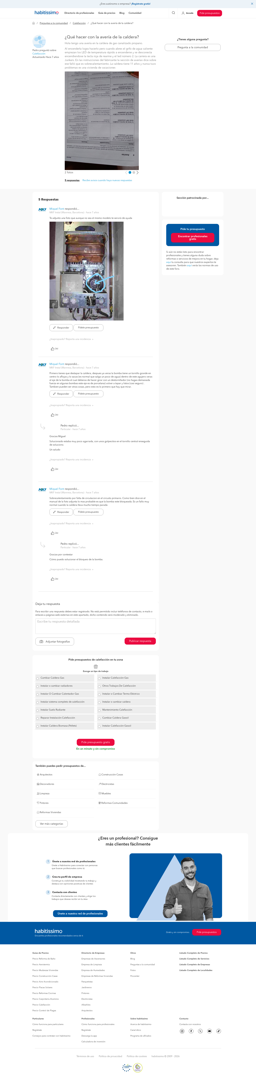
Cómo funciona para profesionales (97, 1024)
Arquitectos (86, 1011)
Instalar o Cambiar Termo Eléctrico (121, 694)
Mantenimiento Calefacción (117, 710)
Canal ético (135, 1030)
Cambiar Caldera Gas (52, 678)
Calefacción (79, 23)
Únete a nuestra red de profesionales (80, 913)
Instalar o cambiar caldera (116, 702)
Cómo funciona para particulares (47, 1024)
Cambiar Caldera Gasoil (115, 718)
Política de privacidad (110, 1056)
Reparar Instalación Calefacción (58, 718)
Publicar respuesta (140, 641)
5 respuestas (72, 180)
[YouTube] (209, 1031)
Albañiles (85, 1005)
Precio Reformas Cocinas (44, 993)
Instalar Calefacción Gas (115, 678)
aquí (168, 262)
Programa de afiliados (140, 1036)
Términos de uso (85, 1056)
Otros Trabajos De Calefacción (119, 686)
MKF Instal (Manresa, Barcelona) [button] (67, 212)
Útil (56, 349)
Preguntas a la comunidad (54, 23)
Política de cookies (137, 1056)
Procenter (134, 976)
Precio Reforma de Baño (43, 959)
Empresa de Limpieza (91, 965)
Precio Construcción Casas (44, 976)
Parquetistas (87, 982)
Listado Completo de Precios (193, 953)
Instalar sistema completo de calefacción (62, 702)
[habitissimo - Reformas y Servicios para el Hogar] (46, 13)
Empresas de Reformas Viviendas (97, 976)
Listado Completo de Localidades (195, 970)
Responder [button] (63, 328)
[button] (39, 41)
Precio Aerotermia (41, 965)
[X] (200, 1031)
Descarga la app (89, 1036)
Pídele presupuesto (88, 328)
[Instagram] (182, 1031)
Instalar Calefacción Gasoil (116, 726)
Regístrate (37, 1030)
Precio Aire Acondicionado (45, 982)
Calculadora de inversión (93, 1042)
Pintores (85, 993)
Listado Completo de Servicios (194, 959)
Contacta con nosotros (190, 1024)
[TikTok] (218, 1031)
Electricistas (86, 999)
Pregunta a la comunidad (192, 47)
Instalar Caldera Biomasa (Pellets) (59, 726)
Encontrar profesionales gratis (192, 237)
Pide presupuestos (210, 13)
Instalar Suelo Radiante (53, 710)
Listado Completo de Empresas (194, 965)
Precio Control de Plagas (44, 1011)
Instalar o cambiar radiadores (56, 686)
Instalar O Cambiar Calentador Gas (60, 694)
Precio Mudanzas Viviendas (45, 970)
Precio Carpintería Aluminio (45, 999)
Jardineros (86, 988)
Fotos (133, 970)
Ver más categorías (51, 824)
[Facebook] (191, 1031)
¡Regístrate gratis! (140, 4)
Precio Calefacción (41, 1005)
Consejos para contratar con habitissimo (51, 1036)
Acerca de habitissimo (140, 1024)
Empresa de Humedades (93, 970)
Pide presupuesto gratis (95, 742)
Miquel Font (56, 209)
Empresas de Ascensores (93, 959)
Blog (132, 959)
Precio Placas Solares (42, 988)
